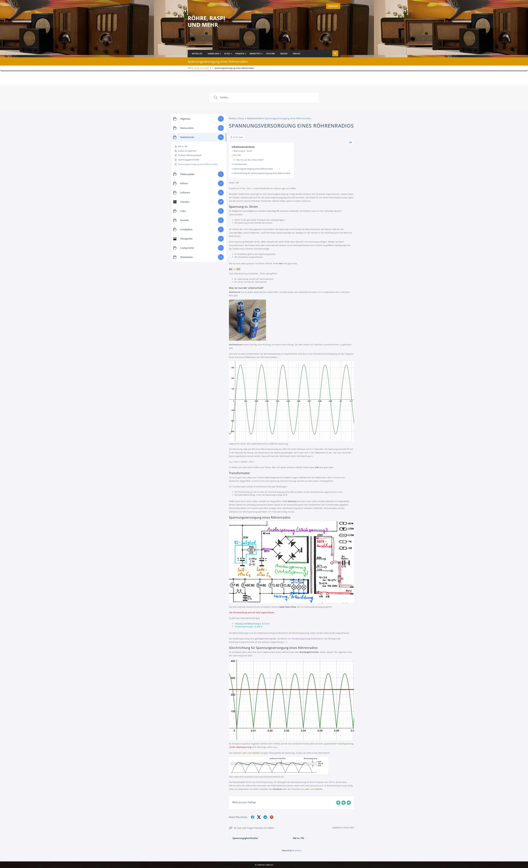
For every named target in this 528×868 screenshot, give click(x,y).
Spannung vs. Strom (242, 151)
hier (281, 263)
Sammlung (213, 53)
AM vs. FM (298, 838)
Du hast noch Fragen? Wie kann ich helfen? (254, 827)
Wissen (283, 53)
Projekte (239, 53)
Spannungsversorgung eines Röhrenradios (253, 168)
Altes (227, 53)
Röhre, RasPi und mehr (206, 21)
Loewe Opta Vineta (287, 607)
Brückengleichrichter (309, 652)
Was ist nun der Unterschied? (249, 160)
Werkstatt (255, 53)
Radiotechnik (254, 118)
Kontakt (333, 6)
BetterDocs (296, 850)
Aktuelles (197, 53)
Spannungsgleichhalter (245, 838)
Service (296, 53)
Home (232, 118)
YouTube (270, 53)
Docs (241, 118)
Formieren (277, 789)
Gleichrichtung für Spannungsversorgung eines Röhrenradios (261, 173)
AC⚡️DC (237, 155)
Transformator (240, 164)
